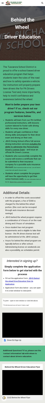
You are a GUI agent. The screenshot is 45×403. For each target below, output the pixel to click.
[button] (2, 3)
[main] (22, 34)
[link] (22, 328)
